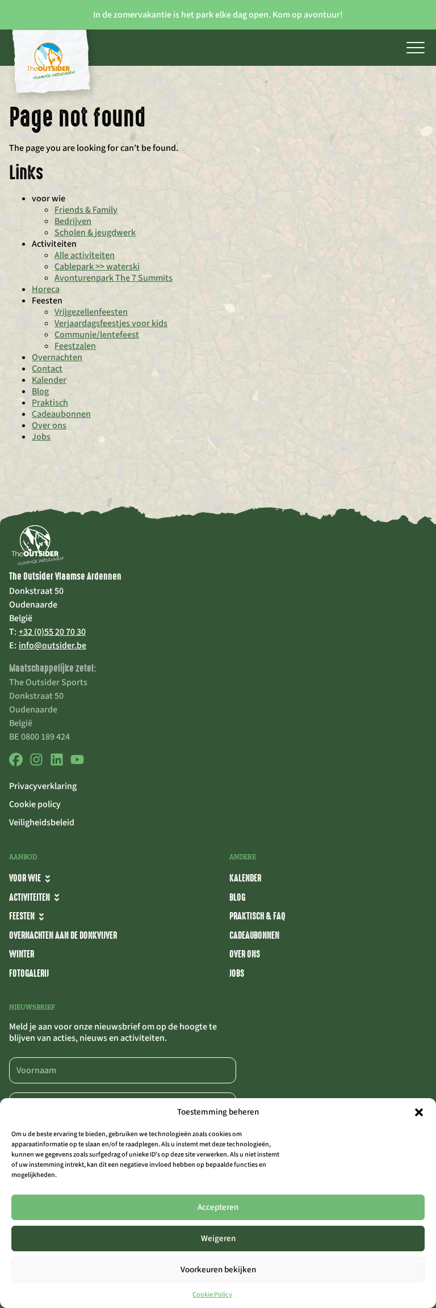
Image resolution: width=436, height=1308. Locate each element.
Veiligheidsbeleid (41, 822)
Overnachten (57, 357)
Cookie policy (35, 804)
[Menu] (415, 48)
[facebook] (16, 763)
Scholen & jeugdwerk (95, 232)
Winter (21, 954)
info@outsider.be (52, 645)
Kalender (49, 380)
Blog (40, 391)
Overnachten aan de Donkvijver (63, 935)
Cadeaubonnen (61, 414)
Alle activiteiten (84, 255)
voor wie (25, 878)
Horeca (46, 289)
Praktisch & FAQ (257, 916)
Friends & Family (86, 210)
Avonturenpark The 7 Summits (113, 278)
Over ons (49, 425)
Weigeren (218, 1238)
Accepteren (218, 1207)
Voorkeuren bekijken (218, 1270)
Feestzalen (75, 346)
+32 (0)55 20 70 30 (52, 632)
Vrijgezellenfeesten (91, 312)
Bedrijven (72, 221)
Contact (47, 368)
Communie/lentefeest (96, 334)
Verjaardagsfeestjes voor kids (110, 323)
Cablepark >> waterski (97, 266)
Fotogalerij (29, 973)
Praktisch (50, 402)
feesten (22, 916)
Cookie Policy (212, 1294)
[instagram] (36, 763)
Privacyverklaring (43, 786)
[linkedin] (57, 763)
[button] (419, 1112)
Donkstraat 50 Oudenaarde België (36, 605)
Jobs (41, 437)
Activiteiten (29, 897)
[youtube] (77, 763)
